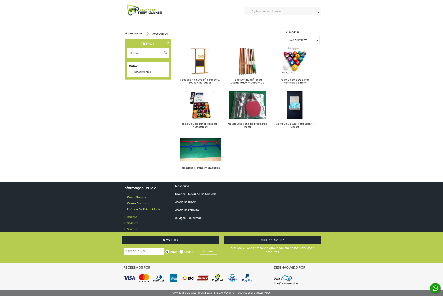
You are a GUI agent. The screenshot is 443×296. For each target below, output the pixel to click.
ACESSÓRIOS (160, 33)
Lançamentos (142, 72)
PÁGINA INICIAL (133, 34)
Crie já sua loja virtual (286, 283)
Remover (189, 251)
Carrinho (130, 217)
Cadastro (131, 223)
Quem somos (135, 197)
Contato (130, 229)
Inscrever (208, 251)
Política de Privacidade (142, 209)
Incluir (173, 251)
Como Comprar (137, 203)
